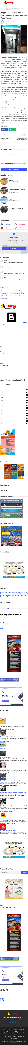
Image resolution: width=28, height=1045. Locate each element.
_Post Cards (15, 1033)
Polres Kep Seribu (4, 595)
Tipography (21, 1036)
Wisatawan (21, 295)
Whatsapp (14, 129)
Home (2, 8)
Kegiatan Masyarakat (19, 290)
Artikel (3, 353)
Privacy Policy (22, 1029)
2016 (14, 416)
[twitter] (13, 1022)
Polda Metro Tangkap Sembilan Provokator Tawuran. (11, 780)
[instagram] (18, 1022)
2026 (14, 390)
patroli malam (7, 593)
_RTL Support (7, 1036)
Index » (2, 363)
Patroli (25, 592)
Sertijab (8, 596)
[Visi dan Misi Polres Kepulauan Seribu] (4, 190)
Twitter (10, 129)
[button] (26, 2)
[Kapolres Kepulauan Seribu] (4, 209)
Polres (23, 293)
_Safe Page (14, 1034)
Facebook (5, 129)
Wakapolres (17, 595)
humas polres (23, 595)
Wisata (15, 295)
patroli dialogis (11, 595)
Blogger (14, 1036)
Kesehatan (4, 365)
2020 (14, 405)
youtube (8, 228)
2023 (14, 397)
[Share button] (18, 129)
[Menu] (2, 2)
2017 (14, 413)
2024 (14, 395)
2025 (14, 392)
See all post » (3, 351)
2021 (14, 403)
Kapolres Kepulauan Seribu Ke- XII (7, 830)
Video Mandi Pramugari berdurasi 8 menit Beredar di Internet (13, 769)
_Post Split (22, 1033)
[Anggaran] (4, 200)
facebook (8, 224)
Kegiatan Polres (4, 293)
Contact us (14, 1029)
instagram (22, 224)
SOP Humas (3, 819)
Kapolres (11, 290)
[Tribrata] (4, 181)
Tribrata (2, 725)
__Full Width (18, 1031)
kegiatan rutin (4, 298)
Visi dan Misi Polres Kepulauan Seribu (17, 190)
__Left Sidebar (10, 1031)
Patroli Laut (3, 596)
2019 (14, 408)
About (8, 1029)
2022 (14, 400)
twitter (22, 228)
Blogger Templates (11, 1041)
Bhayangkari (4, 290)
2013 (14, 423)
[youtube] (15, 1022)
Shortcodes (14, 1038)
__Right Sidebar (7, 1033)
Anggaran (11, 199)
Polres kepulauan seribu (6, 295)
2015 (14, 418)
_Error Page (21, 1034)
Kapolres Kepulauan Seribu (16, 208)
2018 (14, 411)
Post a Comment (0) (14, 169)
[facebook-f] (10, 1022)
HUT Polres (12, 596)
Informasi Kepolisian (9, 907)
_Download (6, 1034)
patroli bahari (25, 593)
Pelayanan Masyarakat (15, 293)
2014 (14, 421)
